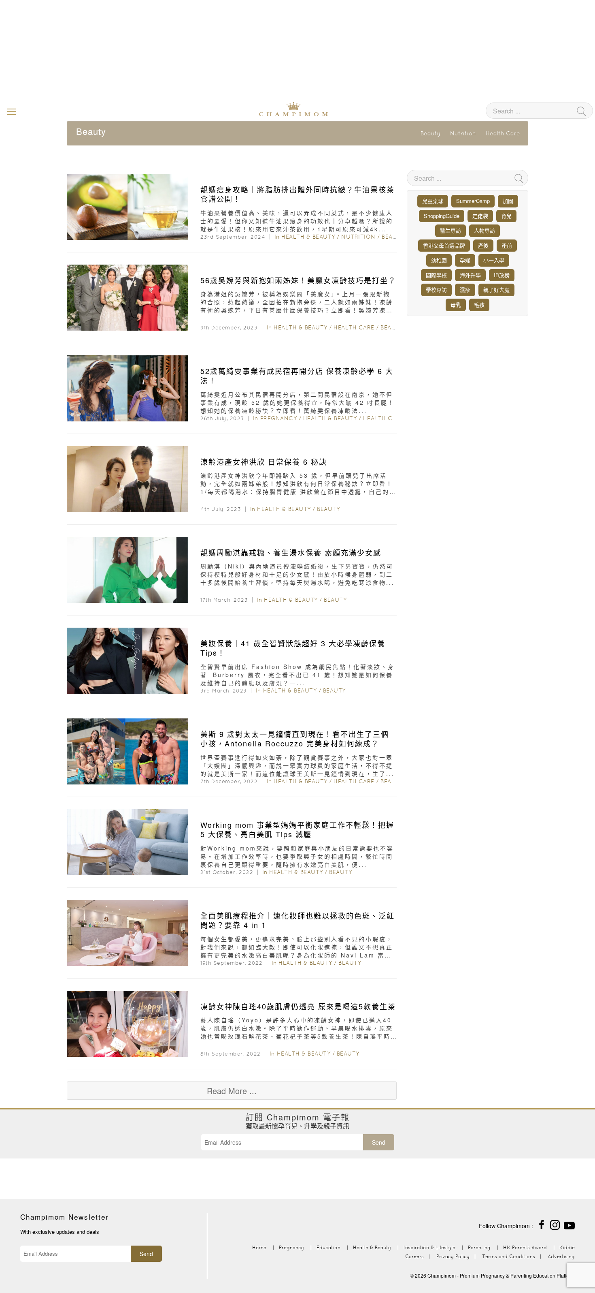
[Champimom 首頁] (243, 108)
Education (328, 1247)
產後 (483, 245)
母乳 (455, 304)
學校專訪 (436, 289)
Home (259, 1247)
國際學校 (436, 275)
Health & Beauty (308, 236)
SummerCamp (473, 201)
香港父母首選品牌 (444, 245)
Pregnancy (278, 418)
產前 (507, 245)
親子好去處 (496, 289)
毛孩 (479, 304)
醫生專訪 (450, 230)
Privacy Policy (453, 1256)
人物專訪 (484, 230)
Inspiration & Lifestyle (429, 1247)
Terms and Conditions (508, 1256)
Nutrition (463, 133)
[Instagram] (555, 1224)
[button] (9, 111)
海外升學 (470, 275)
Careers (414, 1256)
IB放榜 (502, 275)
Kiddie (567, 1247)
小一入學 (493, 260)
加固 (508, 201)
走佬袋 (480, 216)
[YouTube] (569, 1224)
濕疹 (465, 289)
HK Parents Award (525, 1247)
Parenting (479, 1247)
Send (378, 1142)
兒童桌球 (432, 201)
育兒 (506, 216)
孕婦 (465, 260)
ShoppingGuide (441, 216)
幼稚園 (439, 260)
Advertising (561, 1256)
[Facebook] (541, 1224)
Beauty (430, 133)
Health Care (503, 133)
